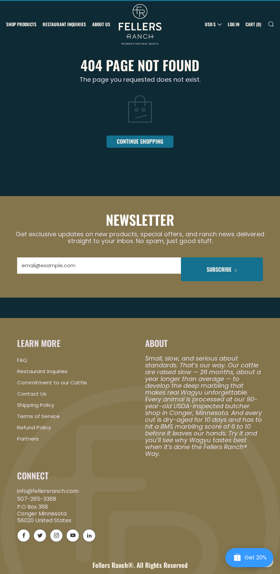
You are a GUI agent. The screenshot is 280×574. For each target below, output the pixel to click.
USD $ (210, 24)
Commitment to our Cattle (52, 382)
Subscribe (219, 269)
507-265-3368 (36, 499)
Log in (233, 24)
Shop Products (21, 24)
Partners (28, 438)
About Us (101, 24)
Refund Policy (34, 427)
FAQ (22, 360)
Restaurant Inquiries (64, 24)
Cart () (253, 24)
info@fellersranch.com (48, 491)
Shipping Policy (35, 405)
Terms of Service (38, 416)
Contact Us (31, 393)
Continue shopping (140, 141)
